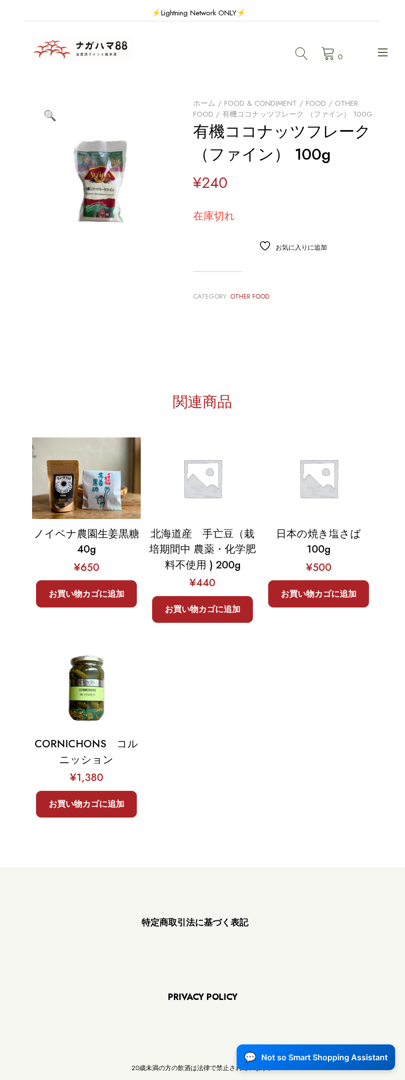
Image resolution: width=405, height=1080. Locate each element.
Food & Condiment (260, 103)
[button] (49, 115)
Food (316, 103)
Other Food (249, 296)
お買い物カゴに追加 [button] (86, 594)
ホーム (204, 103)
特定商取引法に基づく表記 (195, 922)
